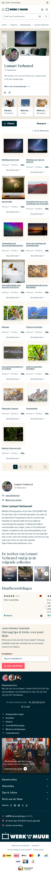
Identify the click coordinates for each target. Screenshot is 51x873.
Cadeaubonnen (12, 733)
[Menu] (3, 9)
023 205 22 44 (38, 702)
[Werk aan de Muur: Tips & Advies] (47, 792)
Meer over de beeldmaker (15, 86)
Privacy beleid (38, 850)
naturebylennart (5, 92)
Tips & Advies (9, 792)
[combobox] (19, 16)
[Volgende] (45, 467)
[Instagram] (11, 805)
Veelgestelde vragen (15, 714)
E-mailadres (7, 654)
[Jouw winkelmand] (46, 9)
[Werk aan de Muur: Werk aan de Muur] (47, 799)
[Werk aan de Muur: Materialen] (47, 786)
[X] (22, 805)
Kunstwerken (9, 779)
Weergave (41, 123)
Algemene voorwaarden (21, 846)
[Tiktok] (26, 805)
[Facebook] (18, 805)
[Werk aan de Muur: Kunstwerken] (47, 779)
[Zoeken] (46, 16)
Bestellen (10, 718)
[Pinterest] (15, 805)
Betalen (9, 722)
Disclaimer (35, 846)
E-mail (27, 706)
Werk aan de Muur (12, 799)
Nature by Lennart (10, 92)
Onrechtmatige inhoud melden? (19, 850)
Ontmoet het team (13, 768)
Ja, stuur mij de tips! (13, 666)
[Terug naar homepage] (17, 9)
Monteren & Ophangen (16, 729)
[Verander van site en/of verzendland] (47, 2)
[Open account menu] (42, 9)
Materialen (8, 786)
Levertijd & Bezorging (15, 725)
